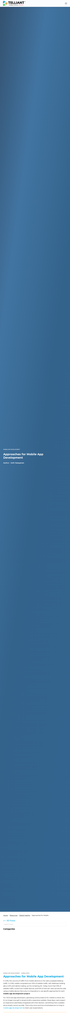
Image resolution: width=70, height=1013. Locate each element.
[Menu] (66, 3)
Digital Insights (24, 915)
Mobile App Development (11, 449)
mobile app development (13, 1008)
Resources (13, 915)
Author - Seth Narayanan (13, 463)
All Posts (9, 920)
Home (5, 915)
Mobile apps (25, 973)
